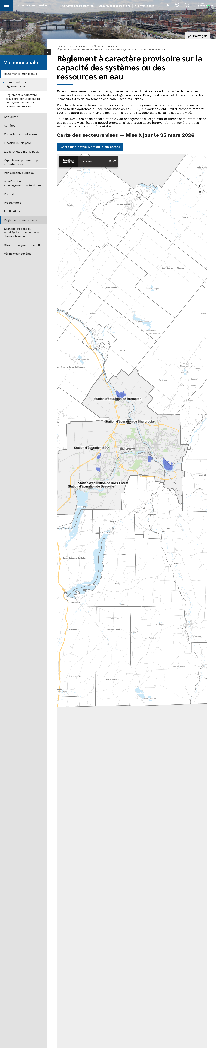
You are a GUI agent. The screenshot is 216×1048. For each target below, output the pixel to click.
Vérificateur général (17, 253)
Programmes (12, 202)
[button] (6, 4)
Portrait (9, 194)
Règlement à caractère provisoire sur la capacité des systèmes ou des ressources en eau (23, 100)
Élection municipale (17, 143)
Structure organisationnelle (23, 245)
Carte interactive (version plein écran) (90, 147)
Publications (12, 211)
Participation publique (19, 172)
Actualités (11, 116)
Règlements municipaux (20, 73)
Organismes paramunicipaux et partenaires (23, 162)
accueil (61, 46)
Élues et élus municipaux (21, 151)
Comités (9, 125)
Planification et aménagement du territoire (22, 183)
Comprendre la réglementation (16, 84)
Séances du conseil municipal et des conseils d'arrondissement (21, 232)
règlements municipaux (105, 46)
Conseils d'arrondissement (22, 134)
